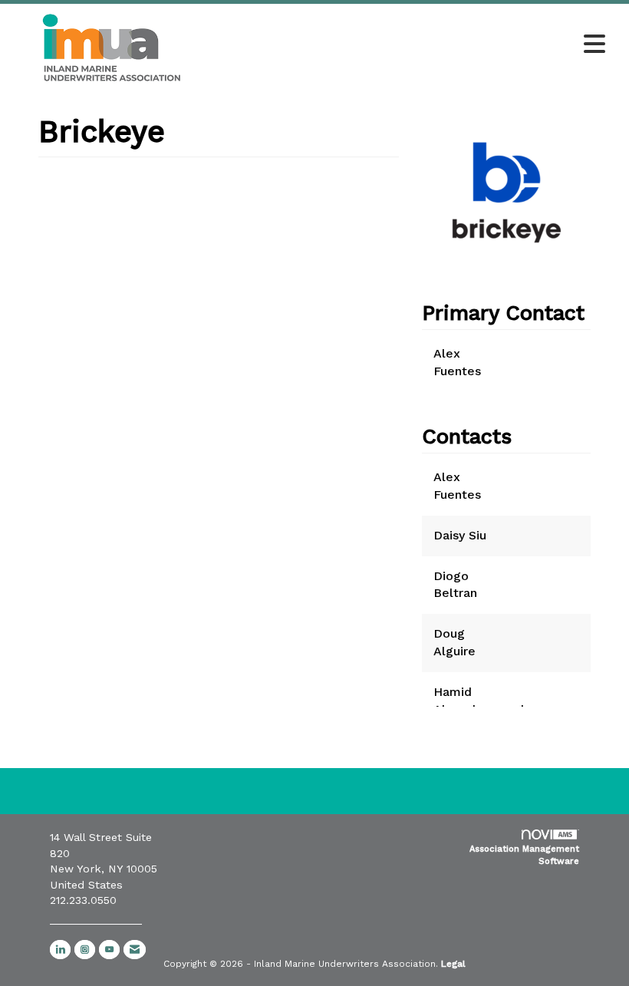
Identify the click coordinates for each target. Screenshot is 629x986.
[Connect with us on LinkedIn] (60, 949)
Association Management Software (524, 855)
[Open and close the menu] (412, 45)
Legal (453, 963)
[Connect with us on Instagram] (84, 949)
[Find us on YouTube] (109, 949)
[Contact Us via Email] (134, 949)
